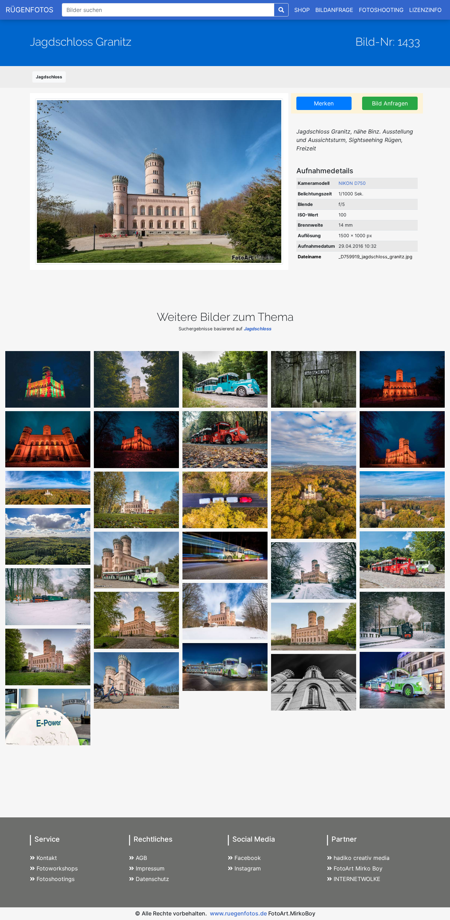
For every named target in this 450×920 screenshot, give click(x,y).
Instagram (247, 868)
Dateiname (309, 256)
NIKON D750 (352, 183)
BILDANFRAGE (334, 9)
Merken (324, 103)
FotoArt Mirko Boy (358, 868)
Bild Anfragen (390, 103)
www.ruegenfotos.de (238, 913)
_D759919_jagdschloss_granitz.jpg (375, 256)
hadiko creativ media (362, 857)
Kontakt (47, 857)
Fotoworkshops (57, 868)
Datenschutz (152, 878)
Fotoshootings (56, 878)
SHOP (302, 9)
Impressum (150, 868)
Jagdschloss (49, 76)
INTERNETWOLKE (357, 878)
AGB (141, 857)
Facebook (247, 857)
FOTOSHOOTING (381, 9)
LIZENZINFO (425, 9)
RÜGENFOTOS (29, 10)
